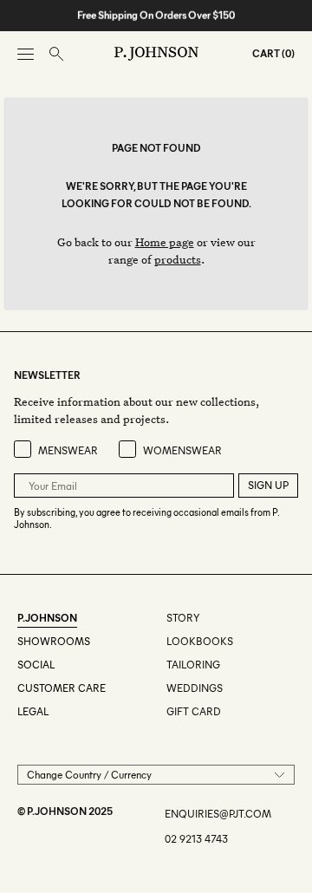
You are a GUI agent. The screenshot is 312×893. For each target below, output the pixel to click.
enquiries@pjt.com (218, 813)
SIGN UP (268, 485)
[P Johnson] (156, 54)
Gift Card (193, 711)
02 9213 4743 (196, 838)
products (177, 259)
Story (182, 617)
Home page (164, 241)
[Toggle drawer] (25, 54)
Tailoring (193, 664)
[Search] (56, 54)
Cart (266, 53)
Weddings (194, 687)
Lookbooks (199, 641)
